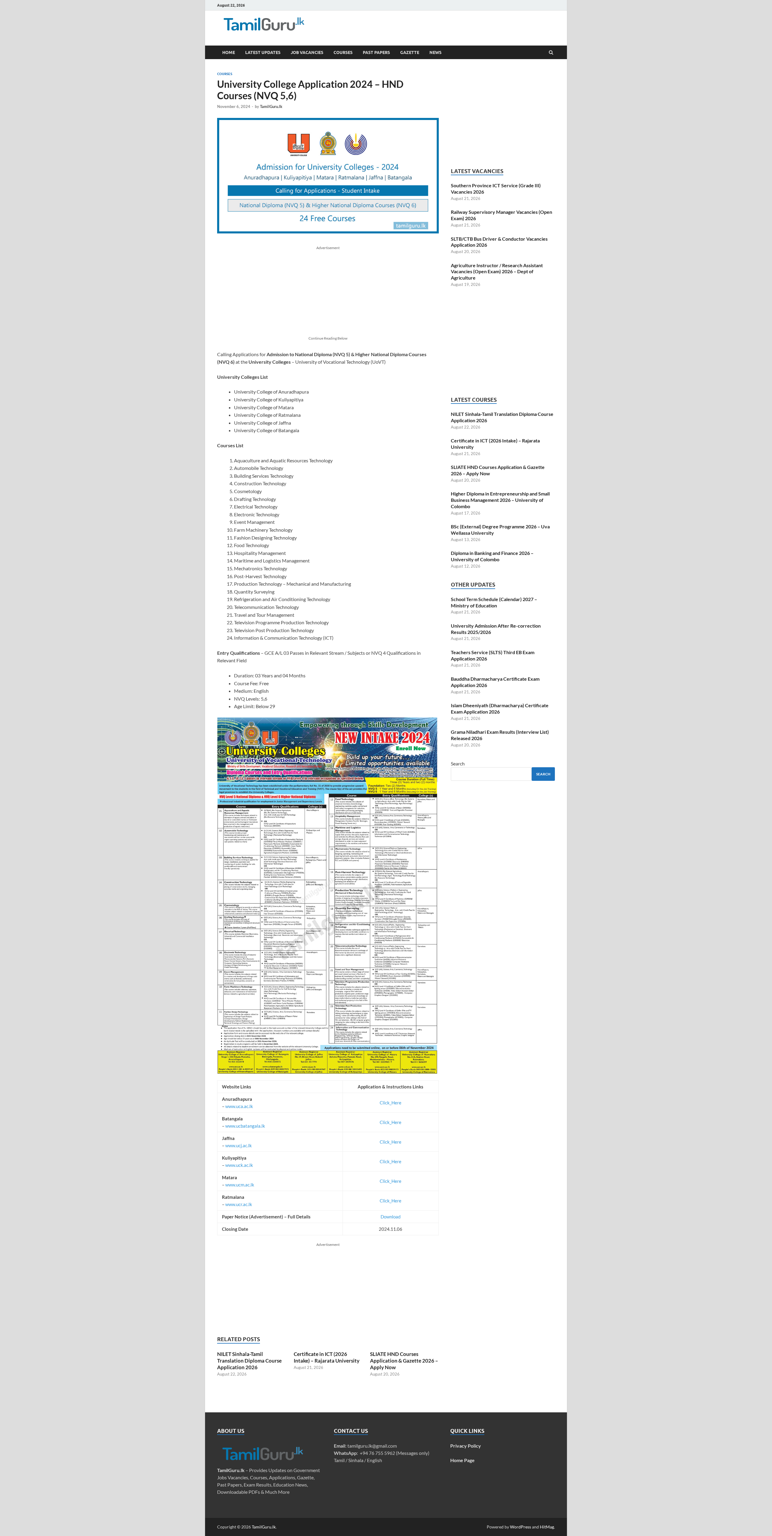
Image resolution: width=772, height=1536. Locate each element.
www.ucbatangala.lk (245, 1126)
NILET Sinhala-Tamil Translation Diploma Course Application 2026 (249, 1360)
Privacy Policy (465, 1446)
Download (390, 1216)
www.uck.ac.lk (239, 1165)
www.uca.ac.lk (239, 1106)
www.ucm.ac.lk (239, 1184)
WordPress (520, 1526)
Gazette (409, 52)
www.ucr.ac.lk (238, 1204)
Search (458, 763)
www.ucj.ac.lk (238, 1145)
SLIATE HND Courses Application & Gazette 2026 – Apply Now (404, 1360)
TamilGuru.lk (271, 106)
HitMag (547, 1526)
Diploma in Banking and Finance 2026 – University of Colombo (492, 556)
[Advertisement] (419, 25)
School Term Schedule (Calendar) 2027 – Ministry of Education (494, 602)
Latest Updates (262, 52)
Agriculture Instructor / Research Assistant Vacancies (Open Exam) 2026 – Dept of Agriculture (497, 271)
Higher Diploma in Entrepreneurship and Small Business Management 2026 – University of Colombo (500, 500)
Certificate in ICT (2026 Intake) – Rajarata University (326, 1357)
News (435, 52)
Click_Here (390, 1102)
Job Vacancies (307, 52)
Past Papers (376, 52)
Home (228, 52)
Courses (343, 52)
